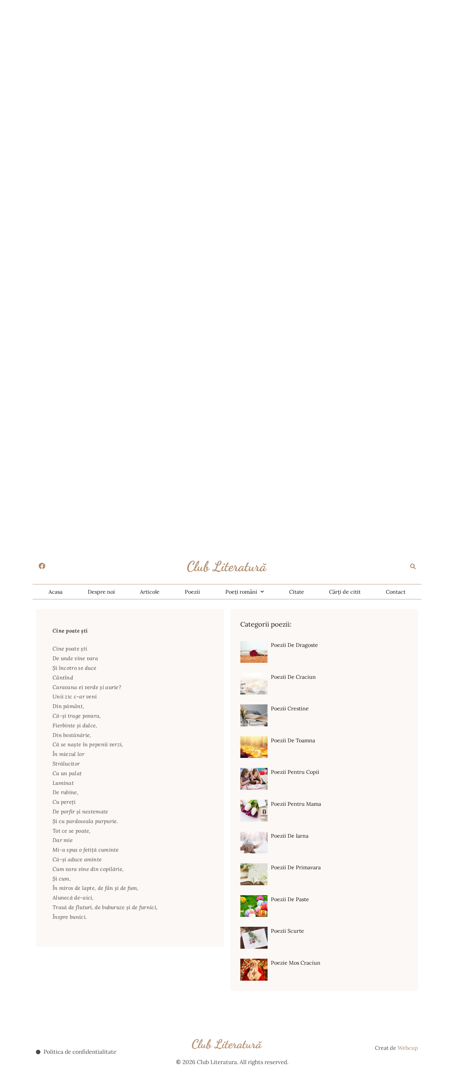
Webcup (407, 1047)
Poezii (192, 591)
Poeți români (241, 591)
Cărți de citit (345, 591)
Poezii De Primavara (296, 867)
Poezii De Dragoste (294, 645)
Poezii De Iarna (289, 835)
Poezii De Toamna (293, 740)
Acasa (55, 591)
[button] (413, 566)
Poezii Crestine (290, 708)
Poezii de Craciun (293, 676)
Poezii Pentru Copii (295, 772)
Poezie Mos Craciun (295, 962)
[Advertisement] (199, 46)
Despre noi (101, 591)
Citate (296, 591)
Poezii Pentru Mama (296, 803)
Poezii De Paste (290, 899)
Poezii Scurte (287, 930)
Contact (395, 591)
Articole (150, 591)
